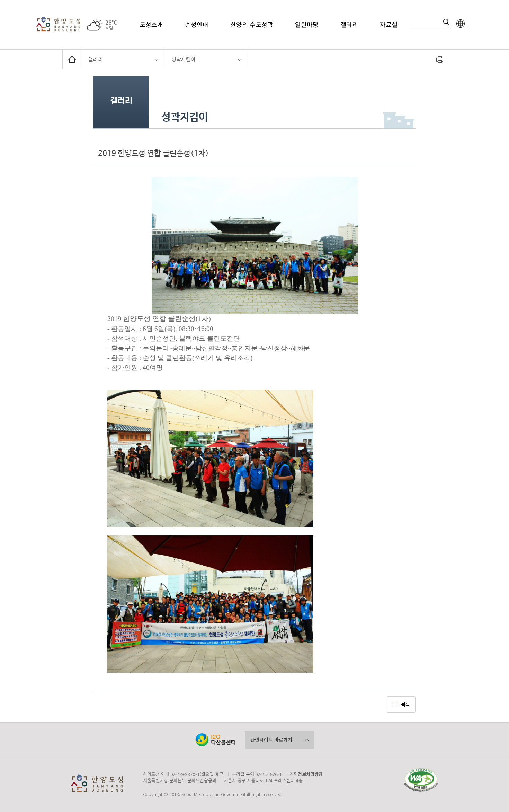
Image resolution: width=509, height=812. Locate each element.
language (460, 23)
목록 (405, 704)
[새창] (215, 740)
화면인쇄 (440, 59)
